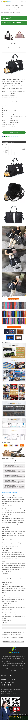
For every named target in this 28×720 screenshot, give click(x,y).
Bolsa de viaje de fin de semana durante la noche (13, 641)
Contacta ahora (14, 132)
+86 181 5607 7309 (14, 695)
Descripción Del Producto (8, 142)
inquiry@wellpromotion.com (16, 693)
